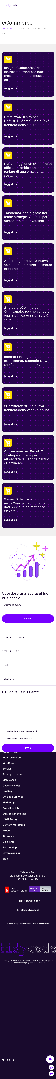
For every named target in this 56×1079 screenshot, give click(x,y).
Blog (5, 858)
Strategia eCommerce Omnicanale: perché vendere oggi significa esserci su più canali (27, 313)
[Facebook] (3, 1060)
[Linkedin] (14, 1060)
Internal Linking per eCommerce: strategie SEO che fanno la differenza (25, 360)
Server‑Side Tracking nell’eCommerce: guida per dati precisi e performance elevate (25, 505)
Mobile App (9, 780)
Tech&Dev (6, 34)
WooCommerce (12, 757)
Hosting (7, 791)
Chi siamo (8, 841)
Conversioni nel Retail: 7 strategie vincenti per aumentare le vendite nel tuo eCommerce (26, 457)
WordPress (9, 763)
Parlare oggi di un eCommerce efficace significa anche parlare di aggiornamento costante (28, 169)
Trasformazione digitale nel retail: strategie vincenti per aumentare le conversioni (25, 217)
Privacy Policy (40, 731)
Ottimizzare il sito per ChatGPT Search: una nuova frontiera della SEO (26, 121)
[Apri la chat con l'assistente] (50, 1059)
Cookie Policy (12, 923)
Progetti (7, 830)
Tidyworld (9, 836)
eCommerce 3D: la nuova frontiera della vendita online (26, 408)
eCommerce (7, 29)
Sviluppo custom (13, 774)
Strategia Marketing (14, 813)
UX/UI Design (10, 819)
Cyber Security (11, 785)
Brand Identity (11, 808)
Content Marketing (14, 824)
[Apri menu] (51, 5)
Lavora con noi (11, 853)
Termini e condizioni (40, 923)
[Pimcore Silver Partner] (40, 890)
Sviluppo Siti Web (13, 796)
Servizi (7, 768)
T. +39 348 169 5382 (28, 901)
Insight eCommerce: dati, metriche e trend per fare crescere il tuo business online (24, 73)
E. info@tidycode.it (28, 909)
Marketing (20, 29)
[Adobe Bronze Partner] (16, 890)
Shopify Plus (10, 751)
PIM (45, 29)
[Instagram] (8, 1060)
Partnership (10, 847)
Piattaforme (34, 29)
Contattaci (28, 618)
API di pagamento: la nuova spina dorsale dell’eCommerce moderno (28, 265)
